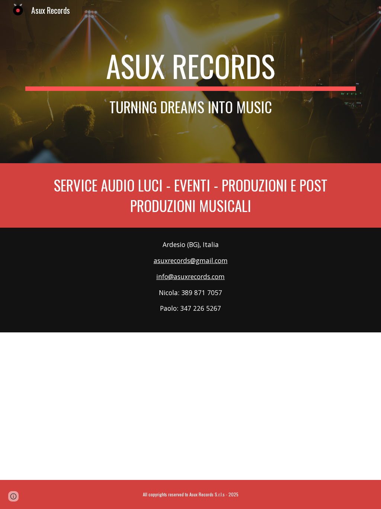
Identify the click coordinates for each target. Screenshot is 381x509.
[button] (13, 496)
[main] (190, 81)
